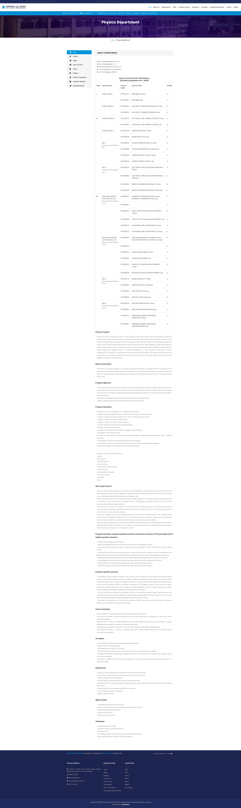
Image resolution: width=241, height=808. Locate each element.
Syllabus (75, 73)
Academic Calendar (79, 81)
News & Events (78, 65)
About (75, 52)
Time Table (121, 13)
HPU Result (129, 788)
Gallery (75, 60)
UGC (126, 769)
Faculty (75, 56)
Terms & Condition (110, 788)
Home (150, 7)
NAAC (127, 781)
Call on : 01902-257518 (70, 13)
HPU (126, 772)
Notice (75, 69)
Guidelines (176, 13)
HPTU (127, 775)
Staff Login (144, 13)
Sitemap (106, 775)
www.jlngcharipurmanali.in (77, 781)
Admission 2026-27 (165, 13)
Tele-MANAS (108, 785)
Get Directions (73, 784)
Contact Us (128, 13)
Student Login (153, 13)
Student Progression (80, 77)
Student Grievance (102, 13)
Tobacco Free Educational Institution (110, 1)
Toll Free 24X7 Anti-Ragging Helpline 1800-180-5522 (40, 1)
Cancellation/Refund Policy (112, 791)
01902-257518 (73, 774)
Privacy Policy (108, 781)
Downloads (113, 13)
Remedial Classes (78, 86)
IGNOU (127, 785)
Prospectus (136, 13)
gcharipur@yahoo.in (87, 13)
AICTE (127, 778)
